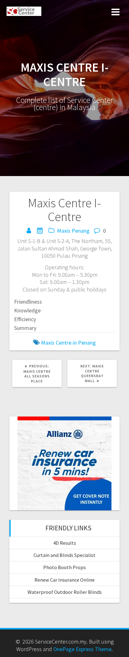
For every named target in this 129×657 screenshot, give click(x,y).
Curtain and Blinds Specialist (64, 555)
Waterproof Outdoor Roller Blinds (65, 592)
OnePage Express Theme (82, 649)
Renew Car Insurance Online (64, 580)
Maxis (63, 230)
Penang (81, 230)
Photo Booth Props (64, 567)
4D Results (64, 543)
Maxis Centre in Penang (68, 342)
